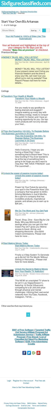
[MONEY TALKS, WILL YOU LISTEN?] (19, 57)
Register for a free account (23, 380)
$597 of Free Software (23, 330)
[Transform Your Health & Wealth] (17, 96)
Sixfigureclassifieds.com (26, 3)
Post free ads (40, 380)
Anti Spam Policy (20, 403)
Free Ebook (32, 337)
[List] (44, 30)
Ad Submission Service (30, 333)
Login (9, 380)
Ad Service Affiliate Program (30, 332)
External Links (25, 406)
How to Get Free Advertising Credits (26, 387)
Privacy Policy (9, 403)
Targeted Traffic (43, 330)
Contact (26, 383)
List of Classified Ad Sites (30, 338)
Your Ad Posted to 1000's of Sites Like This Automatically (26, 37)
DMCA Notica (31, 403)
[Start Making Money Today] (14, 243)
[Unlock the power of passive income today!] (22, 173)
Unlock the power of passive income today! (32, 176)
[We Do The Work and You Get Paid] (7, 215)
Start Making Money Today (27, 245)
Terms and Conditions (39, 406)
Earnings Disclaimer (12, 406)
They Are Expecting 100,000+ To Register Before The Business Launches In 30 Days (30, 138)
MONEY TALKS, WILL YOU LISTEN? (32, 59)
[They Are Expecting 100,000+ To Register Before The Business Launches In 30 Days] (25, 132)
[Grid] (48, 30)
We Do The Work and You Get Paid (31, 210)
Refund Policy (42, 403)
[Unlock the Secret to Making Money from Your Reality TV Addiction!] (7, 273)
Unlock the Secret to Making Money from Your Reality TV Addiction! (31, 270)
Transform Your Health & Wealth (30, 98)
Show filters (8, 30)
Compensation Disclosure (26, 408)
